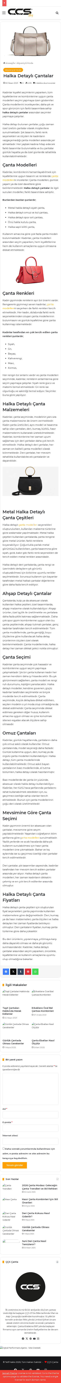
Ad (5, 1109)
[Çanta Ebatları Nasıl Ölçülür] (45, 1030)
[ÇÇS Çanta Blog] (20, 13)
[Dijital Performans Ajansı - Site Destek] (30, 1350)
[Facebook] (6, 972)
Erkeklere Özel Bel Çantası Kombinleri (43, 1009)
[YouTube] (34, 1339)
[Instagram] (38, 1339)
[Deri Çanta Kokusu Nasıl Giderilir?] (11, 1217)
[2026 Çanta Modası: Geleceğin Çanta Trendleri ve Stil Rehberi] (11, 1190)
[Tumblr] (21, 972)
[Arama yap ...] (57, 14)
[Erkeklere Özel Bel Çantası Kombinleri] (45, 997)
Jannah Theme (9, 1373)
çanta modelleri (28, 524)
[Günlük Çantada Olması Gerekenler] (16, 1030)
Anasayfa (10, 63)
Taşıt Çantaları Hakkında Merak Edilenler (12, 1011)
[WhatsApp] (35, 972)
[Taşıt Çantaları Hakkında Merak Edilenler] (16, 997)
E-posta (7, 1122)
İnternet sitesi (10, 1135)
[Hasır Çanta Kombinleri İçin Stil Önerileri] (11, 1203)
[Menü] (3, 14)
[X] (13, 972)
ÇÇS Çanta (52, 1362)
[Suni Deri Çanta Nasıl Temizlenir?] (11, 1245)
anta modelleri (30, 837)
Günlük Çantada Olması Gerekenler (13, 1042)
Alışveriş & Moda (25, 63)
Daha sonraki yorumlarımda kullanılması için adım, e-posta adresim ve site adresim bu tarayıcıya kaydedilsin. (29, 1153)
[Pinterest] (28, 972)
